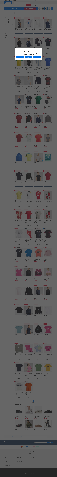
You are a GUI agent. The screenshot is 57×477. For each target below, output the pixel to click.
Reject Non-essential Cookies (29, 57)
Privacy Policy (27, 54)
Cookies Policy (32, 54)
